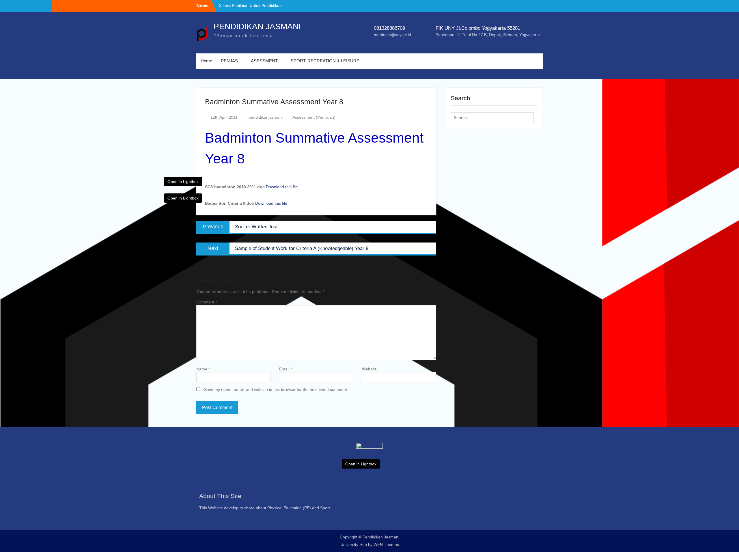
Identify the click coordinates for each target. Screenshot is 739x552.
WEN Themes (386, 544)
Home (206, 60)
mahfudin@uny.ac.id (392, 34)
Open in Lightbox (183, 181)
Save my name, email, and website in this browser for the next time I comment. (276, 389)
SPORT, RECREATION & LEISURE (325, 60)
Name (203, 369)
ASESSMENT (264, 60)
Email (285, 369)
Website (369, 369)
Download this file (282, 186)
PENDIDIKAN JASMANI (257, 26)
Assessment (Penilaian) (313, 117)
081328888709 (389, 28)
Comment (206, 302)
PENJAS (229, 60)
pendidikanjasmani (266, 117)
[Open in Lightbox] (369, 458)
